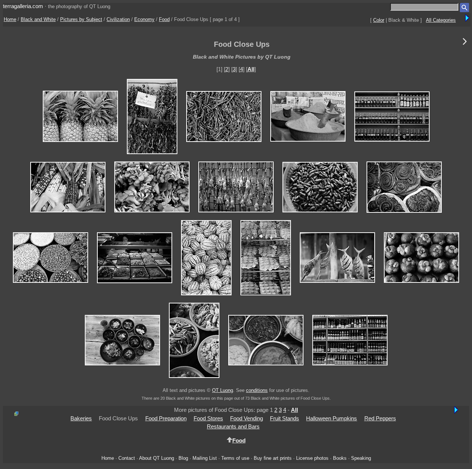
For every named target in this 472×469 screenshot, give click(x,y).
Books (340, 458)
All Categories (441, 20)
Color (378, 20)
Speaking (361, 458)
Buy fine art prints (273, 458)
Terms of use (235, 458)
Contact (126, 458)
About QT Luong (156, 458)
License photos (312, 458)
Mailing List (204, 458)
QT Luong (222, 390)
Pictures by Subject (81, 19)
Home (10, 19)
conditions (257, 390)
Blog (183, 458)
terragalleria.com (23, 6)
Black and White (38, 19)
